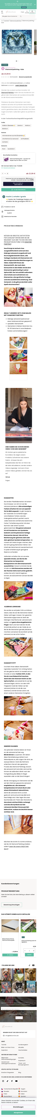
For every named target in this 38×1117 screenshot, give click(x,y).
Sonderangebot (23, 1044)
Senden (19, 1018)
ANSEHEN (24, 7)
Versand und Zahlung (9, 168)
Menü (2, 13)
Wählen (11, 955)
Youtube (33, 965)
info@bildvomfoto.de (12, 1036)
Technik (3, 1044)
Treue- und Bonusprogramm (23, 1064)
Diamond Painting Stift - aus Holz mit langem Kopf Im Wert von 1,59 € (20, 159)
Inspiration (4, 1050)
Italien (23, 1094)
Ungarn (23, 1089)
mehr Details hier (21, 85)
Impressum (21, 1060)
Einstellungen (18, 1107)
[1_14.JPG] (18, 348)
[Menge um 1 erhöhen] (7, 173)
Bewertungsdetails (25, 77)
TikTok (7, 477)
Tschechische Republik (11, 1089)
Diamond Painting (7, 93)
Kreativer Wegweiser (7, 1072)
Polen (5, 1094)
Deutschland (8, 1096)
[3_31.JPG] (18, 374)
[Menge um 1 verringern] (2, 173)
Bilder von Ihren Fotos (7, 1047)
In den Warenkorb (19, 190)
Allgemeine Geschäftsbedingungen (8, 1058)
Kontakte (21, 1058)
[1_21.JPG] (18, 361)
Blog (19, 1072)
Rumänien (24, 1091)
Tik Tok (29, 965)
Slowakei (6, 1091)
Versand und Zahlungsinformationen (8, 1062)
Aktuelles (21, 1047)
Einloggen (22, 12)
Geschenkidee (22, 1050)
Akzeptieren (18, 1113)
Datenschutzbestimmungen (18, 1014)
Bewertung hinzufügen (12, 905)
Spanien (23, 1096)
